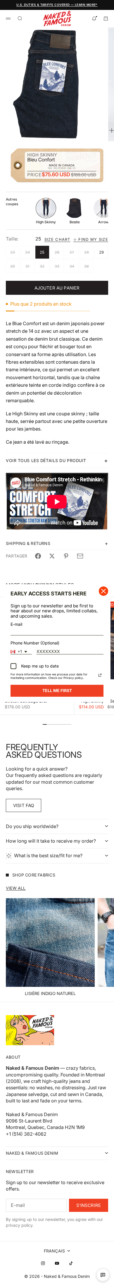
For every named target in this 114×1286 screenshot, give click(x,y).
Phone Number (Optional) (35, 642)
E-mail (16, 624)
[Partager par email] (80, 556)
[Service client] (102, 1274)
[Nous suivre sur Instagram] (43, 1263)
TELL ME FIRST (57, 690)
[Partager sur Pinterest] (66, 556)
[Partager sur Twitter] (52, 556)
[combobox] (21, 651)
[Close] (103, 591)
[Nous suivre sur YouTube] (57, 1263)
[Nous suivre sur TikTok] (71, 1263)
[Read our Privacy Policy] (99, 675)
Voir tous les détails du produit (46, 460)
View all (16, 888)
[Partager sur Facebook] (38, 556)
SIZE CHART (57, 239)
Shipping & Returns (28, 543)
